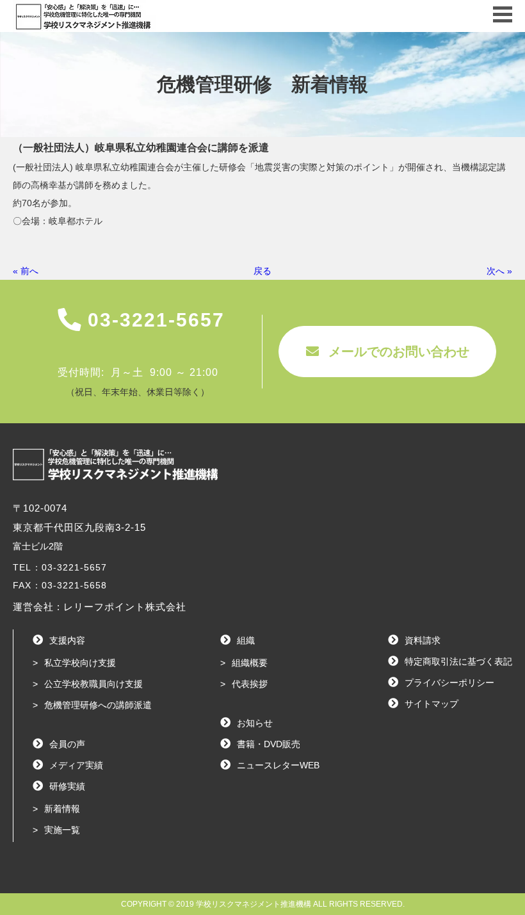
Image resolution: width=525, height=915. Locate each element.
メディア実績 (76, 765)
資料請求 (422, 640)
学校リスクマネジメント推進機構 (253, 904)
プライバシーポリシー (449, 682)
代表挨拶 (250, 684)
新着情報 (62, 809)
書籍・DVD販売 (268, 744)
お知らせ (255, 723)
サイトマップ (431, 704)
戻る (262, 271)
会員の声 (67, 744)
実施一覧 (62, 830)
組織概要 (250, 663)
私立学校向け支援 (80, 663)
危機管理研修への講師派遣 (98, 705)
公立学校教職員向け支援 (93, 684)
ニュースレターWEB (278, 765)
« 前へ (25, 271)
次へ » (499, 271)
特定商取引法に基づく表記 (458, 661)
